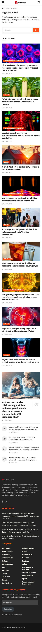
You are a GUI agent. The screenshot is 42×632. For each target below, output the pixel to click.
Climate (6, 162)
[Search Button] (39, 2)
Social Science (27, 576)
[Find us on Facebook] (2, 501)
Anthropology (7, 552)
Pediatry (25, 561)
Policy (24, 564)
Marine (24, 552)
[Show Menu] (3, 2)
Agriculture (8, 258)
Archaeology (6, 555)
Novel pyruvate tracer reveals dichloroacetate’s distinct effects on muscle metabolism (21, 135)
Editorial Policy (28, 548)
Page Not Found (12, 8)
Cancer (4, 574)
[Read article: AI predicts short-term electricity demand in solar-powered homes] (21, 154)
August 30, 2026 (7, 73)
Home (3, 8)
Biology (6, 94)
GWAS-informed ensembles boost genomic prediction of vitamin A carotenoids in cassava (20, 102)
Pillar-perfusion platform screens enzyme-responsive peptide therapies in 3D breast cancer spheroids (20, 68)
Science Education (29, 573)
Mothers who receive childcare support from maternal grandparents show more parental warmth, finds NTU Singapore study (14, 409)
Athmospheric (7, 558)
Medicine (6, 355)
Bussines (5, 571)
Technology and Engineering (13, 60)
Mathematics (27, 555)
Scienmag (10, 627)
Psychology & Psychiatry (27, 568)
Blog (3, 567)
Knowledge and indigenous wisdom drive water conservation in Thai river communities (19, 232)
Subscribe (8, 609)
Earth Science (7, 583)
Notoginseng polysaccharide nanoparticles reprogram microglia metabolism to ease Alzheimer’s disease (20, 297)
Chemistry (6, 577)
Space (24, 579)
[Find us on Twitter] (6, 501)
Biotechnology (7, 564)
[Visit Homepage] (21, 2)
